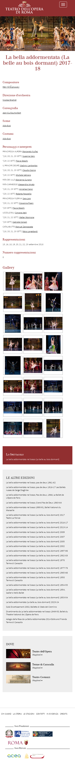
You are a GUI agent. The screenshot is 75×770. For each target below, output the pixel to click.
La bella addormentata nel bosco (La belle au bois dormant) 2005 (35, 541)
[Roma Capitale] (22, 742)
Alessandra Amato (26, 184)
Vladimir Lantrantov (29, 165)
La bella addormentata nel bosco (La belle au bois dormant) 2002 (35, 546)
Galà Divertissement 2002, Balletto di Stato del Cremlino (31, 606)
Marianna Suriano (24, 179)
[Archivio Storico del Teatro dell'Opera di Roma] (24, 7)
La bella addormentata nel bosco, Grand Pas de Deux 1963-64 (34, 502)
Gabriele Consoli (20, 222)
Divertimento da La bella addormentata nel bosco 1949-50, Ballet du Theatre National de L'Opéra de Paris (37, 613)
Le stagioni (28, 713)
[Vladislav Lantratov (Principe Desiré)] (12, 323)
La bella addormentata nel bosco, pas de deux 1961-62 (31, 482)
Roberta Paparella (23, 193)
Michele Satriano (23, 175)
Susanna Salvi (28, 156)
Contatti (40, 713)
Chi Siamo (6, 713)
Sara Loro (27, 198)
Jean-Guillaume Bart (12, 112)
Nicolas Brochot (9, 100)
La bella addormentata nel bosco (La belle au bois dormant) (32, 459)
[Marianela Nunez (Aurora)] (12, 281)
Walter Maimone (26, 217)
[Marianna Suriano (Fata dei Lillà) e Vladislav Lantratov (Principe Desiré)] (53, 302)
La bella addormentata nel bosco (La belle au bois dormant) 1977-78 (37, 568)
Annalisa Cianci (26, 189)
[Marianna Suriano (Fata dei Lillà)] (53, 344)
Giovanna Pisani (26, 203)
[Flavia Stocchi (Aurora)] (12, 386)
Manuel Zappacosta (24, 226)
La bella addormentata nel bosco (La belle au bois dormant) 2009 (35, 532)
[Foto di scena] (12, 428)
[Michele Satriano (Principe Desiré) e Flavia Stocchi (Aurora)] (33, 428)
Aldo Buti (7, 125)
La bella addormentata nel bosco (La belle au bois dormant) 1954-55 (37, 585)
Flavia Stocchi (22, 160)
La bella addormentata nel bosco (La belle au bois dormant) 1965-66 (37, 572)
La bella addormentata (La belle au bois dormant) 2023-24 (32, 602)
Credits (63, 713)
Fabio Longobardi (30, 231)
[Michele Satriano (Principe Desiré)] (53, 386)
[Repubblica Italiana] (9, 733)
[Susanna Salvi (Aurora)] (33, 365)
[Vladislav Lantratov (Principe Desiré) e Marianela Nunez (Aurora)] (53, 323)
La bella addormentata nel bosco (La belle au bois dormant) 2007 (35, 536)
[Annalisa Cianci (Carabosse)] (12, 365)
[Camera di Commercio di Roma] (34, 755)
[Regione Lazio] (43, 733)
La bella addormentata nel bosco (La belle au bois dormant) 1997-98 (37, 551)
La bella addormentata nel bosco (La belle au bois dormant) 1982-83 (37, 555)
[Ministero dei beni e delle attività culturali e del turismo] (23, 733)
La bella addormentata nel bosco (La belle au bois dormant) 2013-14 (37, 527)
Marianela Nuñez (30, 151)
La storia (17, 713)
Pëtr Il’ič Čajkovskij (11, 87)
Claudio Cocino (29, 170)
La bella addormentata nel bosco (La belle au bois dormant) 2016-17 (37, 522)
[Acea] (14, 755)
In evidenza (52, 713)
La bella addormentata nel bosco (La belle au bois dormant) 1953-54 (37, 597)
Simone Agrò (21, 212)
